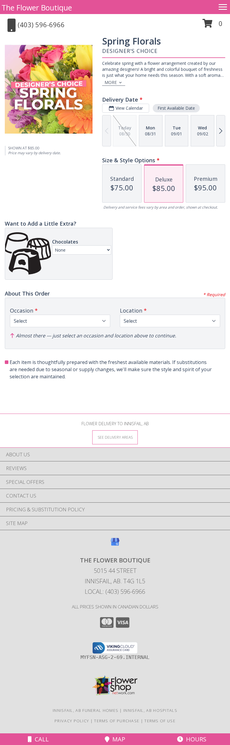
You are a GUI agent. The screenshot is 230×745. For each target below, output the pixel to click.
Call (40, 739)
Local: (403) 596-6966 (115, 592)
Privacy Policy (72, 720)
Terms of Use (159, 720)
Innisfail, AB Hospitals (150, 710)
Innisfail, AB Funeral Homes (85, 710)
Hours (194, 739)
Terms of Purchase (116, 720)
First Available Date (176, 108)
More (111, 82)
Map (117, 739)
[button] (212, 25)
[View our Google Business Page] (115, 544)
